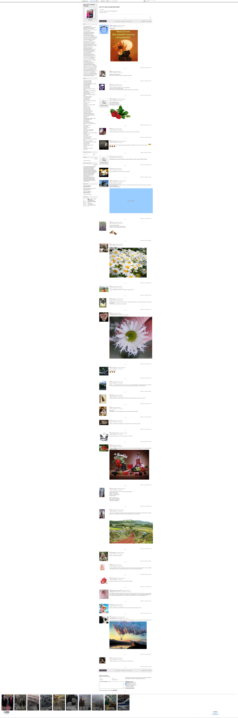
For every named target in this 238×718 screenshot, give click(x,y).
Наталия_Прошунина (87, 179)
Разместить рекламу (215, 714)
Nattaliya (95, 170)
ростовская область (86, 58)
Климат (84, 131)
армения (85, 28)
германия (92, 36)
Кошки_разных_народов (87, 188)
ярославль (95, 74)
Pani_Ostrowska (86, 171)
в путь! (88, 31)
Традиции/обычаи (86, 82)
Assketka (90, 166)
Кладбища (85, 120)
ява (88, 74)
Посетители (91, 204)
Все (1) (96, 158)
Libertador (88, 169)
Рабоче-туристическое (87, 129)
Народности (85, 106)
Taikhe (92, 171)
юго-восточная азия (86, 160)
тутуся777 (112, 156)
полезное (92, 56)
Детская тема (85, 86)
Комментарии (92, 4)
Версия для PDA (215, 712)
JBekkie (92, 168)
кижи (95, 45)
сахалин (90, 61)
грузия (95, 36)
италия (85, 44)
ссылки (95, 65)
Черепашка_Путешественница (116, 590)
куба (95, 49)
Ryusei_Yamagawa (114, 367)
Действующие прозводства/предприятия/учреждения (88, 114)
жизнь (85, 39)
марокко (91, 51)
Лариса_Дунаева (114, 488)
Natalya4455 (91, 170)
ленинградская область (89, 50)
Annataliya (83, 5)
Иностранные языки (87, 140)
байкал (95, 29)
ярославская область (88, 75)
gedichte (84, 172)
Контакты (215, 713)
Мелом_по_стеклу (92, 177)
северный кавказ (87, 64)
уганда (88, 69)
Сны (84, 146)
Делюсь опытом (86, 137)
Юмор (84, 128)
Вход (98, 0)
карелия (90, 45)
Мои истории (85, 107)
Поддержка (144, 1)
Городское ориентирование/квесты (89, 123)
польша (85, 57)
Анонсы (84, 126)
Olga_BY (112, 286)
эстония (85, 73)
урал (95, 69)
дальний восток (87, 37)
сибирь (93, 64)
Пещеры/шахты (86, 125)
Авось (109, 0)
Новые (150, 21)
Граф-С (91, 175)
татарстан (91, 66)
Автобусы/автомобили (87, 111)
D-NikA (112, 445)
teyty (88, 174)
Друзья (88, 4)
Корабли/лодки (86, 97)
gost (87, 172)
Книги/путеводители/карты (88, 104)
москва (89, 52)
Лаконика (85, 177)
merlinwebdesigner (114, 98)
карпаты (93, 45)
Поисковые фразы (92, 205)
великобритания (86, 32)
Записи (84, 4)
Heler (90, 168)
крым (93, 49)
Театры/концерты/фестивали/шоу (89, 88)
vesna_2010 (85, 175)
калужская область (92, 44)
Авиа (84, 105)
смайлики (109, 681)
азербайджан (86, 27)
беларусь (84, 31)
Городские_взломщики (87, 189)
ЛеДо (88, 177)
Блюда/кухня (85, 87)
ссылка (121, 26)
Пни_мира (94, 188)
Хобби (84, 117)
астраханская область (91, 29)
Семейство (85, 116)
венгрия (92, 32)
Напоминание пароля (115, 679)
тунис (95, 68)
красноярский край (87, 49)
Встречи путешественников (88, 115)
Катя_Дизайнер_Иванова (87, 176)
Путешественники (86, 136)
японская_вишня (114, 578)
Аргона (89, 175)
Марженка (113, 604)
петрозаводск (88, 56)
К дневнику (123, 21)
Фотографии (85, 102)
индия (90, 40)
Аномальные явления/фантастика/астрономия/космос (89, 119)
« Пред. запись (117, 21)
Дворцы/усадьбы (86, 112)
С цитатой (145, 67)
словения (91, 65)
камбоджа (85, 45)
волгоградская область (86, 34)
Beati (112, 71)
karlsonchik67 (93, 172)
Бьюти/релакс (85, 121)
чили (87, 71)
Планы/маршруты (86, 96)
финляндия (86, 70)
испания (92, 43)
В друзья (90, 19)
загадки (89, 39)
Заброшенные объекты (87, 130)
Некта (112, 313)
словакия (88, 65)
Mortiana (112, 128)
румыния (91, 58)
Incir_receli (113, 381)
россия (94, 57)
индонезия (86, 42)
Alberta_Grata (113, 509)
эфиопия (88, 73)
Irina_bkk (112, 420)
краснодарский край (87, 48)
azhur (112, 407)
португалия (89, 57)
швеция (93, 72)
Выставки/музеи (86, 81)
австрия (89, 26)
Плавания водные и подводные (89, 141)
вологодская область (88, 35)
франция (92, 70)
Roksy (90, 171)
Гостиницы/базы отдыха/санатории (89, 100)
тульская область (90, 68)
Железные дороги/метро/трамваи (89, 94)
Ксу (93, 176)
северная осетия (90, 63)
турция (84, 69)
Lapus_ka (85, 169)
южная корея (93, 73)
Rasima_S (112, 222)
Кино (84, 103)
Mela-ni (94, 169)
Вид (146, 1)
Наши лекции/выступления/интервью (90, 138)
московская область (89, 54)
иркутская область (86, 43)
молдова (85, 52)
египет (95, 38)
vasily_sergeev (91, 174)
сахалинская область (87, 62)
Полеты (84, 147)
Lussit (92, 169)
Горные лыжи (85, 134)
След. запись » (129, 21)
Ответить (142, 67)
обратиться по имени (121, 25)
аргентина (94, 27)
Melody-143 (85, 170)
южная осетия (85, 74)
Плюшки (84, 149)
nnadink (92, 173)
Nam (88, 170)
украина (92, 69)
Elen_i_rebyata (86, 167)
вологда (91, 34)
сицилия (85, 65)
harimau (89, 172)
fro (96, 171)
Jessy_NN (112, 657)
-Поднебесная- (86, 166)
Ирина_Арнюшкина (114, 180)
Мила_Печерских (114, 25)
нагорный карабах (87, 55)
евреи (92, 37)
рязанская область (86, 59)
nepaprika (89, 173)
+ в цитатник (101, 9)
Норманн (93, 179)
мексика (94, 51)
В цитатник (149, 67)
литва (84, 51)
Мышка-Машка (92, 178)
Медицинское (85, 127)
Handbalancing (86, 168)
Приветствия (85, 99)
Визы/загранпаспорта (87, 122)
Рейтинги (103, 0)
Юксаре (88, 181)
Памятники (85, 85)
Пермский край (85, 26)
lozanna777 (85, 173)
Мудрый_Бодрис (86, 178)
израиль (87, 40)
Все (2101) (95, 164)
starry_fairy (85, 174)
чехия (95, 70)
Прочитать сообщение (103, 12)
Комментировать (102, 21)
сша (84, 66)
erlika (95, 171)
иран (94, 42)
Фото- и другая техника (87, 148)
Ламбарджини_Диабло (115, 432)
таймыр (87, 66)
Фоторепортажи (86, 80)
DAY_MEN (94, 166)
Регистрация (93, 0)
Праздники (85, 98)
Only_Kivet (113, 244)
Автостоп (85, 135)
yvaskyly (112, 84)
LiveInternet (85, 1)
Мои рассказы (85, 142)
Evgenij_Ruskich (91, 167)
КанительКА (113, 298)
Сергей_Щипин (86, 180)
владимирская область (88, 33)
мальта (87, 51)
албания (91, 27)
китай (84, 46)
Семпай (112, 168)
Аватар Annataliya (90, 13)
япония (90, 74)
